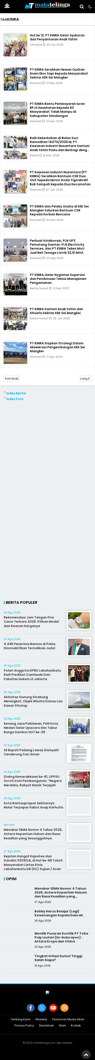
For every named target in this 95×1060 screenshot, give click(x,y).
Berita (34, 155)
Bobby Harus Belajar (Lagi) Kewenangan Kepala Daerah (58, 913)
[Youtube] (53, 1008)
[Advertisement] (47, 448)
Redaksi (41, 1019)
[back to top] (86, 1054)
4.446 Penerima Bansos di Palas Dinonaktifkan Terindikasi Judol (29, 646)
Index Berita (16, 393)
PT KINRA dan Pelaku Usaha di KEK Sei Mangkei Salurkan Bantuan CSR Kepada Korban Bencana (59, 210)
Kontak (76, 1026)
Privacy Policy (24, 1026)
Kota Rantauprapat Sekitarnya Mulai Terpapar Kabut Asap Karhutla (33, 805)
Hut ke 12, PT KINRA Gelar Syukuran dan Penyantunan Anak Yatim (57, 37)
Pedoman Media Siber (68, 1019)
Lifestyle (36, 44)
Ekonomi (36, 83)
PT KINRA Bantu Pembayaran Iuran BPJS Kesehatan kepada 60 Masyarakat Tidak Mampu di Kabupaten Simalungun (57, 110)
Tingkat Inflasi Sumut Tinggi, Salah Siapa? (58, 958)
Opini (11, 878)
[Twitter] (42, 1008)
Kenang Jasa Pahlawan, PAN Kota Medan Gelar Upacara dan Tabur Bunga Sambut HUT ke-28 (31, 727)
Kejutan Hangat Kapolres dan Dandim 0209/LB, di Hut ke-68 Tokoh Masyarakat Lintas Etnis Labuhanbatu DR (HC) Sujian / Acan (33, 862)
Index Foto (15, 399)
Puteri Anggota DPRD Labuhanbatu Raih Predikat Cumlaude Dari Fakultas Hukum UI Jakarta (32, 674)
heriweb (67, 1043)
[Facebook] (31, 1008)
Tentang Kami (20, 1019)
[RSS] (64, 1008)
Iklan (62, 1026)
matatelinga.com (44, 1043)
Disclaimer (46, 1026)
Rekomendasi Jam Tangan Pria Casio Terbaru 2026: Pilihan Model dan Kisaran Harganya (31, 621)
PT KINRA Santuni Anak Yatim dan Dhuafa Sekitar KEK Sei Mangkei (56, 311)
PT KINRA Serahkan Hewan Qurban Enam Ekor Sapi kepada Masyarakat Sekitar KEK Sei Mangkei (59, 73)
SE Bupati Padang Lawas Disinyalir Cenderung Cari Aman (31, 752)
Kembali (11, 378)
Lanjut (85, 378)
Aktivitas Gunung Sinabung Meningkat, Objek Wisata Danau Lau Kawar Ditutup (33, 701)
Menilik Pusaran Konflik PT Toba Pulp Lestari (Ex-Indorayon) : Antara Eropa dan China (61, 937)
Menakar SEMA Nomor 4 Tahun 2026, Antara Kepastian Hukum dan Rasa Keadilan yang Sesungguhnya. (33, 834)
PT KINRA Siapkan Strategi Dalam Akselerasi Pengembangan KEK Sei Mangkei (57, 347)
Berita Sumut (39, 288)
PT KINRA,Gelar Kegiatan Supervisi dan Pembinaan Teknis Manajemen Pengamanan (58, 279)
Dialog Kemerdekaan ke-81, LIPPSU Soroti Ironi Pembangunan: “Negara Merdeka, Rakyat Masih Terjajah (33, 780)
